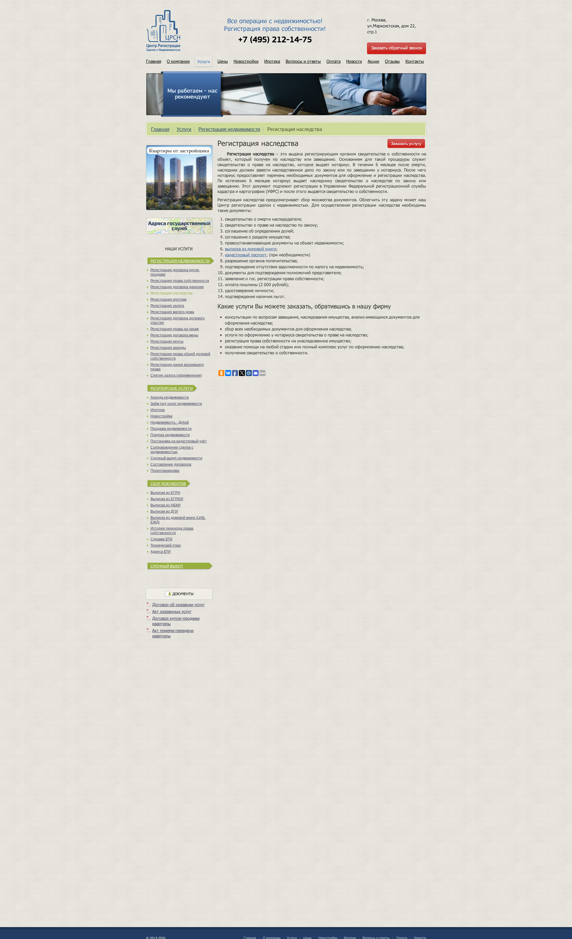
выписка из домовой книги (250, 248)
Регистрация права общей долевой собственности (180, 355)
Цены (222, 61)
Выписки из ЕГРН (165, 492)
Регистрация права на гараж (174, 328)
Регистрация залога (167, 305)
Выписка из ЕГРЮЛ (166, 498)
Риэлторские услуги (171, 388)
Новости (354, 61)
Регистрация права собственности (179, 280)
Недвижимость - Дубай (169, 422)
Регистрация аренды (168, 347)
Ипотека (272, 61)
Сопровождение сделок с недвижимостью (171, 449)
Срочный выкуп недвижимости (176, 458)
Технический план (165, 545)
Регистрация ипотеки (168, 299)
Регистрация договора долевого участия (177, 320)
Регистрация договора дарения (177, 286)
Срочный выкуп (166, 565)
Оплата (334, 61)
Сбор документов (168, 483)
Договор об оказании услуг (178, 604)
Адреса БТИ (160, 551)
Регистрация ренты (167, 341)
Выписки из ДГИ (164, 511)
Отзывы (392, 61)
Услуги (184, 129)
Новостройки (246, 61)
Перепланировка (164, 470)
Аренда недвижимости (169, 397)
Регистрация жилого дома (172, 311)
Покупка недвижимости (170, 434)
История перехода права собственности (171, 530)
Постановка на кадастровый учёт (178, 441)
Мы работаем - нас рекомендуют (192, 94)
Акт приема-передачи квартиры (173, 633)
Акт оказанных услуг (172, 611)
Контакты (414, 61)
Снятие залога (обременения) (176, 375)
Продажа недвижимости (171, 428)
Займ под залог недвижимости (176, 403)
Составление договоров (170, 464)
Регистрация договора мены (174, 335)
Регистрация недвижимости (229, 129)
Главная (153, 61)
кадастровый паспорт (245, 254)
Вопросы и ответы (303, 61)
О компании (178, 61)
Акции (373, 61)
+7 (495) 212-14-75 (275, 40)
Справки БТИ (161, 538)
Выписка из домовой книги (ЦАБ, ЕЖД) (178, 519)
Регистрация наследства (171, 293)
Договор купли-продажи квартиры (176, 621)
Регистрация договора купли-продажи (175, 271)
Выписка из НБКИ (165, 505)
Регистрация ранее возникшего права (177, 366)
